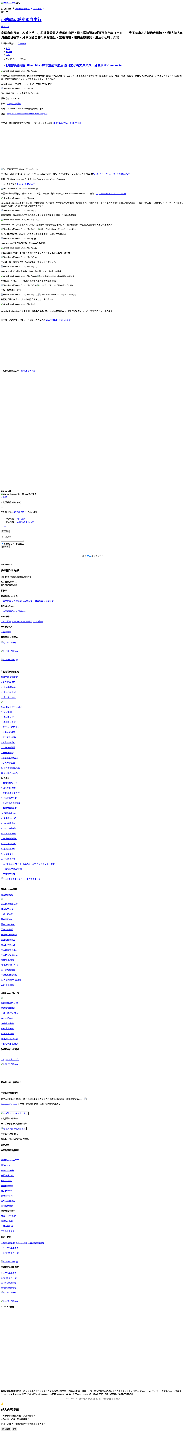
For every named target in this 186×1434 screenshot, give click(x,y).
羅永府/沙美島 (7, 1170)
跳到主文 (5, 27)
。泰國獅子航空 (8, 611)
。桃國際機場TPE (9, 783)
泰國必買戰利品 (8, 940)
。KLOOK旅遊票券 (9, 1248)
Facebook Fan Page (9, 1104)
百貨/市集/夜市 (7, 1028)
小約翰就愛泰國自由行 (21, 19)
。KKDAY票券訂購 (10, 1253)
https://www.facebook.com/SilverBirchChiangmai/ (27, 114)
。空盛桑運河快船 (9, 839)
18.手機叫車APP (8, 849)
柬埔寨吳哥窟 (7, 1226)
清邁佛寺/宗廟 (7, 1023)
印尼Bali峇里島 (7, 1231)
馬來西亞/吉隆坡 (8, 1216)
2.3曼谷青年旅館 (8, 697)
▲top (3, 526)
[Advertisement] (93, 144)
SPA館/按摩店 (7, 1018)
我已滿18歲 (6, 1429)
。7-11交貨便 (21, 1243)
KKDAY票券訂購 (9, 1278)
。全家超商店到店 (36, 1243)
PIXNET (74, 1399)
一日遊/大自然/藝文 (9, 1044)
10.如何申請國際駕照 (10, 768)
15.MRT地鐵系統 (8, 828)
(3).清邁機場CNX (8, 813)
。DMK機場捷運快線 (10, 803)
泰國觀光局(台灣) (8, 1283)
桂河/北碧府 (6, 1181)
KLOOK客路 (51, 320)
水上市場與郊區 (8, 970)
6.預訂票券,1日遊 (8, 737)
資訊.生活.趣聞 (7, 985)
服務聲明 (117, 1399)
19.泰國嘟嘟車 (7, 854)
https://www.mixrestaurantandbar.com (111, 194)
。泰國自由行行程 (9, 864)
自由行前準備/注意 (9, 904)
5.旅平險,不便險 (8, 732)
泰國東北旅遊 (7, 1206)
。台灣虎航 (6, 632)
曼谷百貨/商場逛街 (9, 955)
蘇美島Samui (6, 1191)
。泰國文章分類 (8, 874)
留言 (23, 512)
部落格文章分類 (28, 371)
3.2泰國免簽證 (7, 717)
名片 (8, 55)
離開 (14, 1429)
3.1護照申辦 (6, 712)
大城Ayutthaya (7, 1196)
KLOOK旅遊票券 (8, 1273)
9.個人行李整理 (8, 763)
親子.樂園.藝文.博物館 (11, 980)
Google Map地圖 (14, 104)
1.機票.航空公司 (8, 682)
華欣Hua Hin (6, 1165)
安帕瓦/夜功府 (7, 1176)
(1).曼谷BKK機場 (8, 788)
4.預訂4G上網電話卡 (10, 727)
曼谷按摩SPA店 (8, 945)
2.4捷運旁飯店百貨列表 (11, 707)
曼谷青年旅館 (7, 930)
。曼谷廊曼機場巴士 (10, 808)
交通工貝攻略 (7, 914)
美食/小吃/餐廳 (7, 960)
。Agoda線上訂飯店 (10, 1059)
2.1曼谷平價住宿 (8, 687)
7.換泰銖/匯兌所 (8, 742)
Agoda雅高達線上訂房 (31, 879)
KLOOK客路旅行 (60, 123)
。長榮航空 (17, 601)
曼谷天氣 (5, 677)
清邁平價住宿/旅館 (9, 1003)
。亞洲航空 (21, 611)
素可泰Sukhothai (8, 1201)
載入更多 (5, 531)
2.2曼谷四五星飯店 (9, 692)
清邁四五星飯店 (8, 1008)
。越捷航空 (49, 601)
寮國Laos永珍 (7, 1221)
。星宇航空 (38, 601)
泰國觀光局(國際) (8, 1288)
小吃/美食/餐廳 (7, 1034)
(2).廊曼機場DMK (9, 798)
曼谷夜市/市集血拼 (9, 950)
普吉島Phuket (7, 1186)
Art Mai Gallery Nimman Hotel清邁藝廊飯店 (111, 174)
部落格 (9, 52)
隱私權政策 (107, 1399)
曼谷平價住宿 (7, 919)
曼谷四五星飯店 (8, 924)
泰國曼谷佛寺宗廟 (9, 975)
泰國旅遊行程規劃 (9, 935)
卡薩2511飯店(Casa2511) (27, 184)
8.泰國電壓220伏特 (9, 758)
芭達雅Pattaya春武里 (10, 1160)
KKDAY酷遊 (76, 123)
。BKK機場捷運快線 (10, 793)
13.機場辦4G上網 (8, 818)
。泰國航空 (6, 601)
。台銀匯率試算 (8, 748)
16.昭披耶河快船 (8, 833)
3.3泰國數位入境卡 (9, 722)
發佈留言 (5, 547)
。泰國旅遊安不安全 (27, 864)
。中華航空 (27, 601)
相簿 (8, 49)
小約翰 (4, 497)
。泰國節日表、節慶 (45, 864)
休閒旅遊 (22, 43)
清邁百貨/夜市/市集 (25, 522)
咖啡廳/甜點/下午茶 (9, 965)
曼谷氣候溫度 (7, 895)
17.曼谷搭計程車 (8, 844)
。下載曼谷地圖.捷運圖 (11, 869)
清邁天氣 (14, 677)
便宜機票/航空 (7, 909)
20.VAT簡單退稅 (8, 859)
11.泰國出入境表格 (9, 773)
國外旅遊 (21, 519)
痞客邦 (17, 512)
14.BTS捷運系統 (8, 823)
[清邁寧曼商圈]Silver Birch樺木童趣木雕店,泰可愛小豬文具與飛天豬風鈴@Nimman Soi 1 (65, 65)
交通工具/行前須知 (9, 1013)
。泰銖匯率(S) (7, 753)
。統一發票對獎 (8, 1243)
